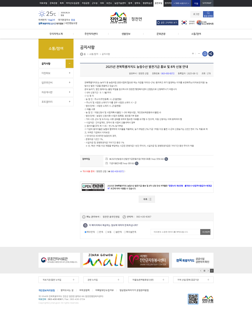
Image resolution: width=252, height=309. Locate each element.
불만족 (119, 232)
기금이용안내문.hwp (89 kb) (121, 163)
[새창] (193, 299)
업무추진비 (47, 82)
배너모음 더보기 (212, 271)
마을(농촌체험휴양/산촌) (143, 280)
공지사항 (46, 63)
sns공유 (211, 53)
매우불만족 (131, 232)
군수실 (95, 3)
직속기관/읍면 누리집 (52, 280)
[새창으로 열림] (59, 260)
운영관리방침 (134, 290)
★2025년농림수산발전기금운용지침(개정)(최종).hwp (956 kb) (136, 159)
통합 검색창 (208, 16)
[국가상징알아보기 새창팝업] (186, 22)
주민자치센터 (91, 34)
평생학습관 (147, 3)
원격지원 (168, 3)
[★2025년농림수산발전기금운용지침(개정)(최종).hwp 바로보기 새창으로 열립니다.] (166, 159)
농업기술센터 (120, 3)
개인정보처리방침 (46, 290)
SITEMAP (207, 3)
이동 (196, 3)
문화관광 (53, 3)
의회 (102, 3)
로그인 (196, 14)
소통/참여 (196, 34)
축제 (62, 3)
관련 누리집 (93, 280)
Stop (204, 271)
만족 (101, 232)
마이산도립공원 (72, 3)
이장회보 (46, 73)
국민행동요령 (71, 23)
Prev (201, 271)
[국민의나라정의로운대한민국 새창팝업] (204, 22)
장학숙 (137, 3)
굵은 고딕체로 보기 (169, 22)
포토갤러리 (47, 102)
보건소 (109, 3)
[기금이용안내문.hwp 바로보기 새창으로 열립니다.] (136, 163)
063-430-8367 (143, 217)
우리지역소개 (56, 34)
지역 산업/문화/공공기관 (188, 280)
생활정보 (126, 34)
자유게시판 (47, 92)
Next (208, 271)
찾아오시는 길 (67, 290)
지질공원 (85, 3)
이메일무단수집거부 (104, 290)
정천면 (136, 19)
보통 (109, 232)
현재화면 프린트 (205, 53)
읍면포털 (158, 3)
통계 (130, 3)
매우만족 (91, 232)
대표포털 (43, 3)
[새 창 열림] (50, 23)
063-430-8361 (55, 299)
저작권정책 (84, 290)
